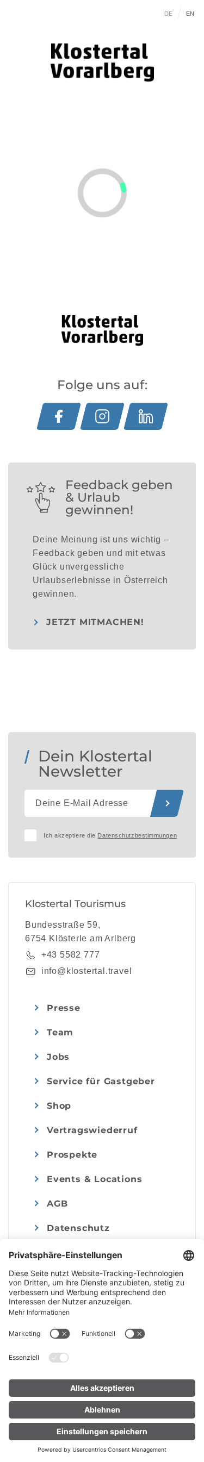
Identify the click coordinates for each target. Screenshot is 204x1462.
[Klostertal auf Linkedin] (146, 416)
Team (60, 1032)
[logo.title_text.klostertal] (102, 62)
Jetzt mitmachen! (95, 622)
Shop (59, 1106)
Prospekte (72, 1154)
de (168, 13)
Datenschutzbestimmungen (137, 835)
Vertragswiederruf (92, 1130)
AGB (57, 1203)
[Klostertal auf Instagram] (102, 416)
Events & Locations (94, 1179)
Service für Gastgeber (101, 1081)
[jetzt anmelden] (167, 803)
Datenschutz (78, 1228)
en (190, 13)
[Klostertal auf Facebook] (59, 416)
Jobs (58, 1057)
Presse (64, 1008)
